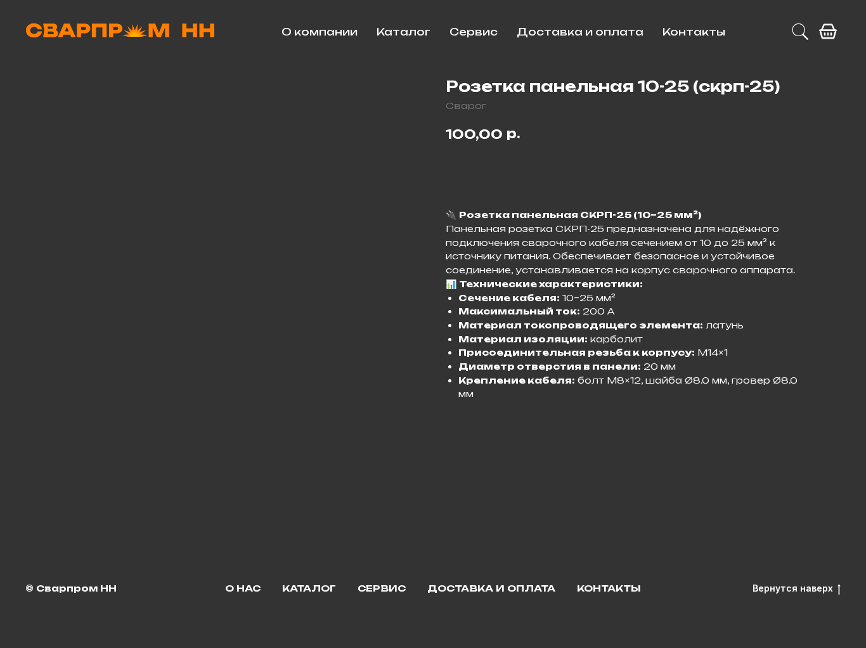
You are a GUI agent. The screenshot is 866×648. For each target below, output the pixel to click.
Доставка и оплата (580, 31)
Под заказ (496, 169)
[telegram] (800, 31)
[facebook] (827, 31)
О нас (243, 588)
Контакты (693, 31)
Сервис (473, 31)
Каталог (403, 31)
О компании (319, 31)
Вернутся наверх (793, 588)
